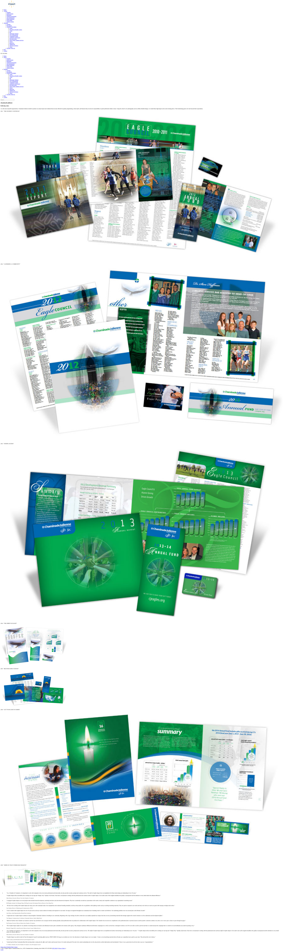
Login (2, 949)
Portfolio (9, 947)
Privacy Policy (61, 948)
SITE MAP (54, 948)
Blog (12, 947)
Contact (15, 947)
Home (2, 947)
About (5, 947)
